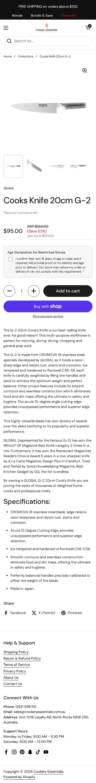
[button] (88, 27)
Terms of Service (16, 664)
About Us (10, 677)
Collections (25, 56)
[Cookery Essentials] (47, 27)
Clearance (68, 15)
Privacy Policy (14, 671)
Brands (17, 15)
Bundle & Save (42, 15)
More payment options (48, 316)
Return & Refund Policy (22, 658)
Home (7, 56)
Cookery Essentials (48, 771)
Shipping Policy (15, 652)
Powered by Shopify (19, 777)
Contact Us (12, 683)
